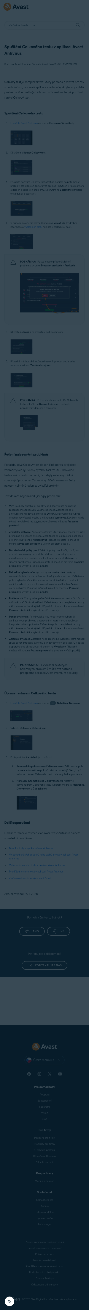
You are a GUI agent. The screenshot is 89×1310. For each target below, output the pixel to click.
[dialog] (44, 655)
